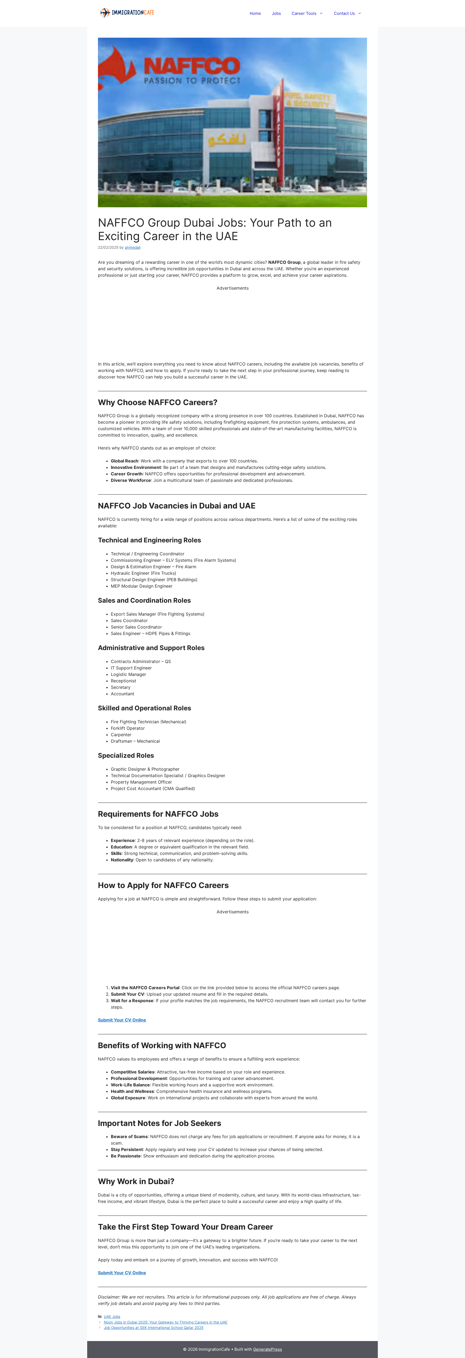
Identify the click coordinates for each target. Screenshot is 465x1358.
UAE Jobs (112, 1316)
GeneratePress (267, 1349)
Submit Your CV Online (122, 1020)
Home (255, 13)
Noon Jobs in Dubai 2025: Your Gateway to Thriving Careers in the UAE (165, 1322)
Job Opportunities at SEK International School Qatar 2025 (153, 1327)
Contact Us (344, 13)
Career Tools (304, 13)
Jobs (276, 13)
